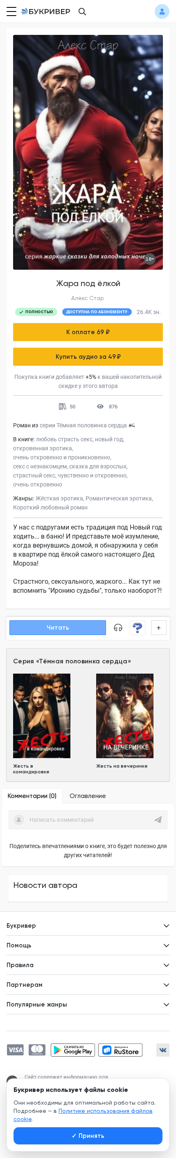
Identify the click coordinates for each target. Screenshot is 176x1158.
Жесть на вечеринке (122, 766)
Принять (88, 1136)
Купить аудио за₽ (88, 356)
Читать (58, 627)
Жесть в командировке (31, 769)
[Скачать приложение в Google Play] (73, 1050)
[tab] (32, 796)
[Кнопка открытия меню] (10, 11)
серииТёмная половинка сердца (83, 425)
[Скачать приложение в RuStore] (120, 1050)
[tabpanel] (88, 835)
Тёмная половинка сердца (83, 661)
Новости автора (45, 885)
